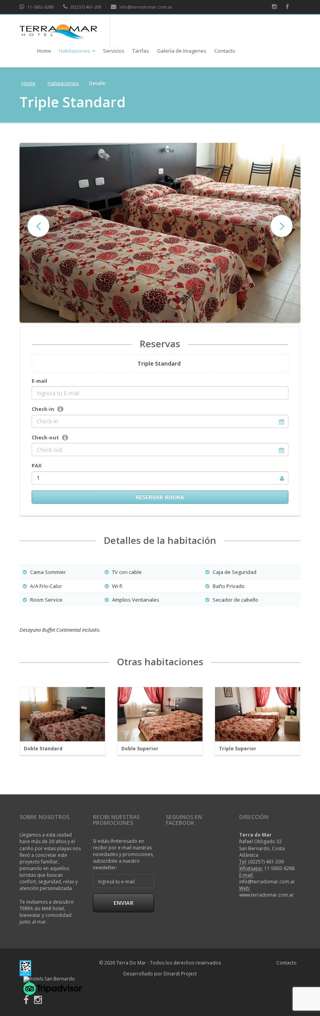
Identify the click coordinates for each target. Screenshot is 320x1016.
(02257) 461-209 (85, 7)
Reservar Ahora (160, 497)
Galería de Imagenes (181, 50)
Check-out (45, 437)
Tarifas (140, 50)
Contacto (224, 50)
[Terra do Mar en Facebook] (26, 1001)
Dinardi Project (180, 973)
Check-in (43, 408)
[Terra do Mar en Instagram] (38, 1001)
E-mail (39, 380)
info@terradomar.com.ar (145, 7)
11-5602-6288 (40, 7)
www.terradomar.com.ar (266, 895)
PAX (37, 465)
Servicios (113, 50)
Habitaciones (74, 50)
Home (44, 50)
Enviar (123, 902)
